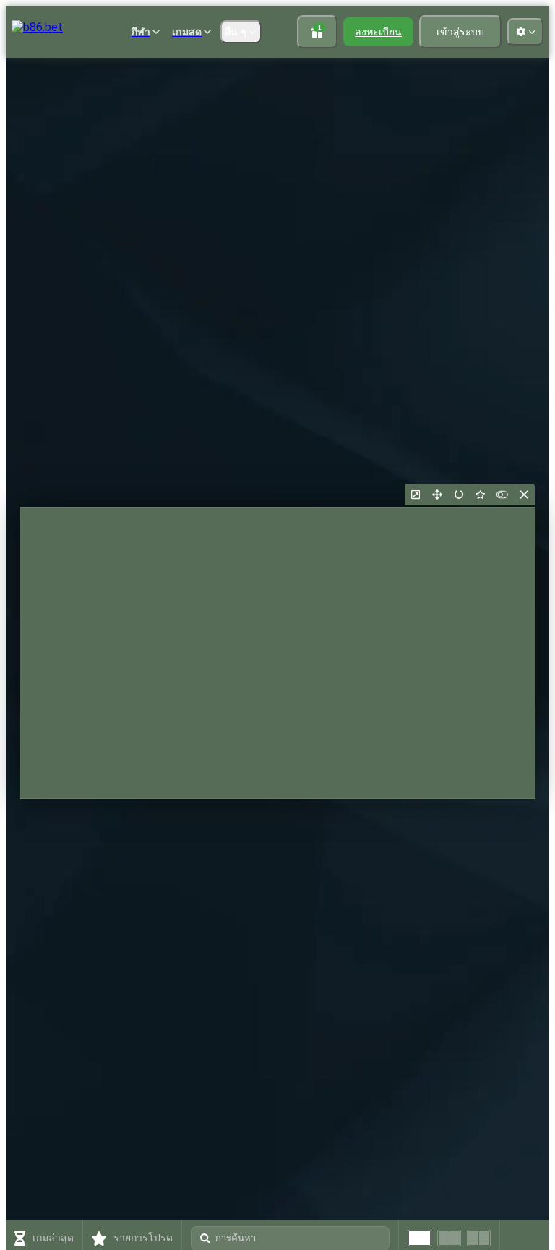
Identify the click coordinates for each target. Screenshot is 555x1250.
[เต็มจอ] (437, 494)
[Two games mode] (449, 1238)
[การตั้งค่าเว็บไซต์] (525, 32)
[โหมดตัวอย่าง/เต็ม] (502, 494)
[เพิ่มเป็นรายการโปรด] (480, 494)
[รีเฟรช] (459, 494)
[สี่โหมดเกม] (479, 1238)
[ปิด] (524, 494)
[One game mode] (419, 1238)
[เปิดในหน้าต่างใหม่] (415, 494)
